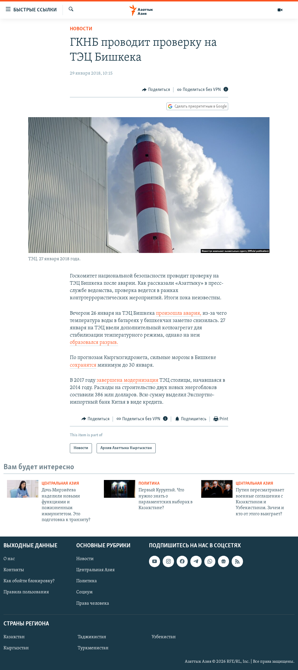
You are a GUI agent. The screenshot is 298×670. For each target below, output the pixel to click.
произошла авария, (178, 313)
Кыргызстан (16, 648)
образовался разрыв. (94, 342)
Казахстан (14, 636)
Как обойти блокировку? (28, 581)
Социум (84, 592)
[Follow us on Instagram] (168, 561)
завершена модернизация (127, 380)
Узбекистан (164, 636)
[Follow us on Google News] (223, 561)
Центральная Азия (60, 483)
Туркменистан (93, 648)
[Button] (156, 90)
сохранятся (83, 365)
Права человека (92, 603)
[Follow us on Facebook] (182, 561)
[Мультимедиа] (280, 10)
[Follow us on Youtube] (154, 561)
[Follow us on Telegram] (195, 561)
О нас (9, 559)
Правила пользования (26, 592)
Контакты (13, 570)
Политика (149, 483)
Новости (81, 29)
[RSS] (237, 561)
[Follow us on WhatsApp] (209, 561)
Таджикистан (92, 636)
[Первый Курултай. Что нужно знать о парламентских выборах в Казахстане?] (119, 489)
